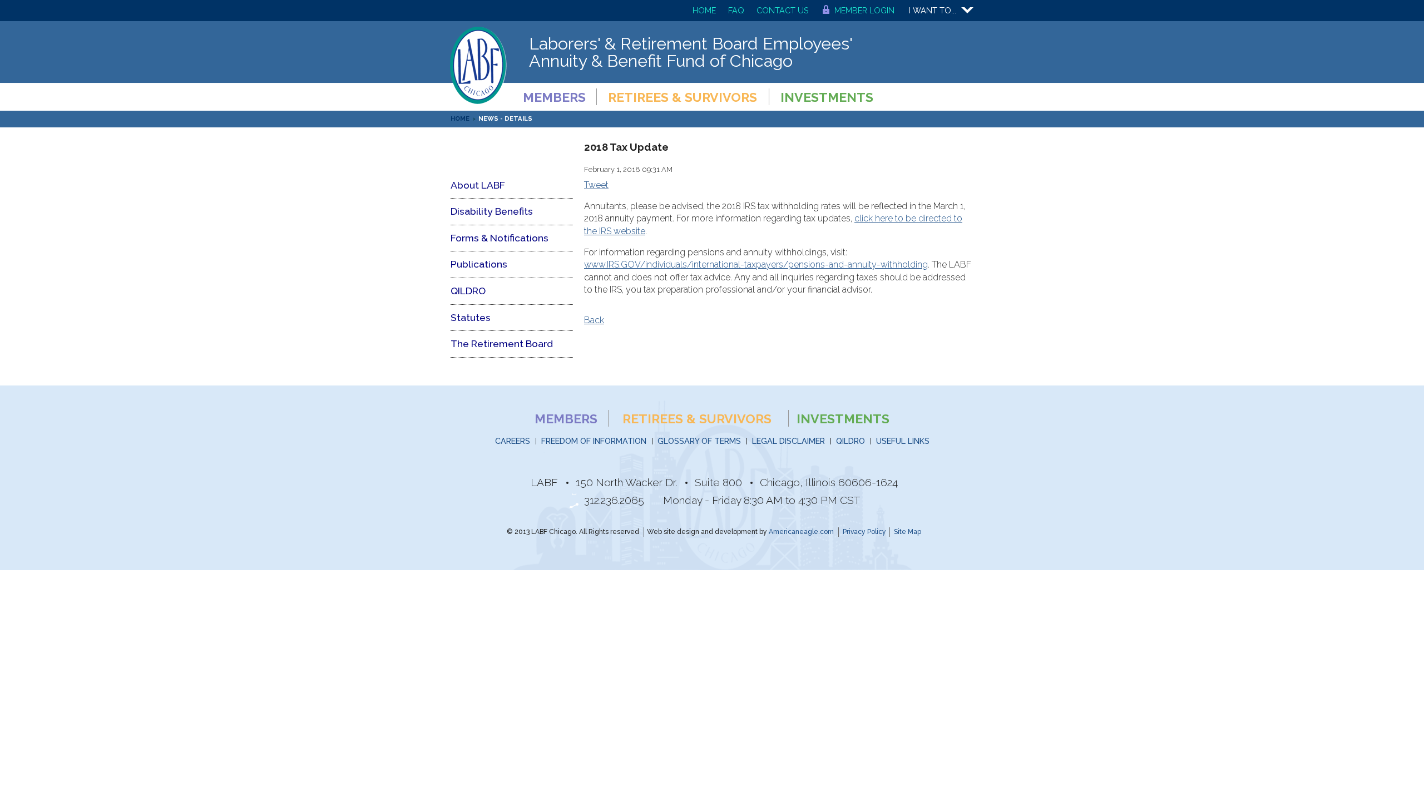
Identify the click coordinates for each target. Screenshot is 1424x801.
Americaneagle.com (801, 532)
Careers (512, 441)
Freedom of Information (593, 441)
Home (704, 10)
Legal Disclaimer (788, 441)
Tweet (596, 185)
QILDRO (850, 441)
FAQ (736, 10)
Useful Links (902, 441)
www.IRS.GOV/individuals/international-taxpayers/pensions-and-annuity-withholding (756, 264)
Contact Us (782, 10)
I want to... (932, 10)
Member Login (864, 10)
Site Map (907, 532)
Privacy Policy (864, 532)
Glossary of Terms (699, 441)
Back (594, 320)
